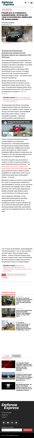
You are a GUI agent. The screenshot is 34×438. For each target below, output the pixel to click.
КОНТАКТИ (4, 417)
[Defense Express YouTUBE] (8, 423)
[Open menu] (31, 3)
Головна (3, 8)
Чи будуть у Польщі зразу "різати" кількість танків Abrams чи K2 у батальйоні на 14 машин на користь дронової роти (24, 377)
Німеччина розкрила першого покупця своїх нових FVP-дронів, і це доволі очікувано (17, 99)
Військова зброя (21, 274)
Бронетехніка (10, 274)
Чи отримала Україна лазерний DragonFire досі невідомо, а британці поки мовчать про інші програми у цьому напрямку (24, 366)
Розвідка (5, 277)
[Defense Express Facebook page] (4, 423)
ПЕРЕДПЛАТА (5, 415)
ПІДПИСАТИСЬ (28, 430)
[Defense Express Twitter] (12, 423)
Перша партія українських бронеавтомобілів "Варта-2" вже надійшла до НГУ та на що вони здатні (24, 313)
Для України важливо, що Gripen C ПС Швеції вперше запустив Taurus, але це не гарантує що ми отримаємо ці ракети (24, 387)
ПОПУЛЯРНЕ (16, 356)
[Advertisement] (17, 230)
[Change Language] (25, 3)
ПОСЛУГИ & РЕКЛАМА (6, 412)
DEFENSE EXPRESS (8, 22)
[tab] (6, 356)
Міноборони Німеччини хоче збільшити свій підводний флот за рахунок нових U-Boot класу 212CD (17, 268)
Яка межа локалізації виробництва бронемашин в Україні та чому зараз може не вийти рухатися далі (24, 301)
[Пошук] (28, 3)
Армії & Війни (9, 8)
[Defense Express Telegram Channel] (16, 423)
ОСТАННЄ (6, 356)
